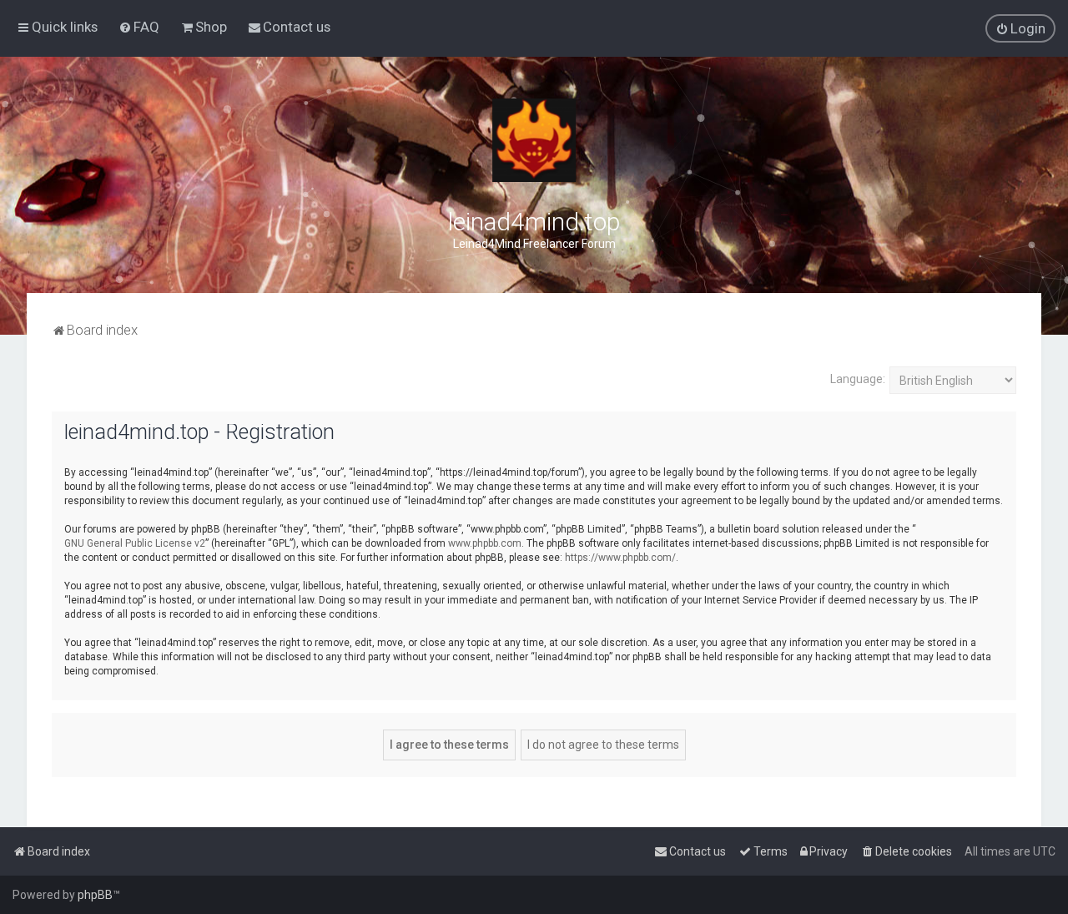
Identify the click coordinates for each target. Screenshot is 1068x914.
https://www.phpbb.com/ (620, 557)
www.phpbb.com (484, 543)
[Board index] (534, 140)
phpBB (95, 894)
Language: (857, 379)
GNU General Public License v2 (134, 543)
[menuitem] (139, 26)
